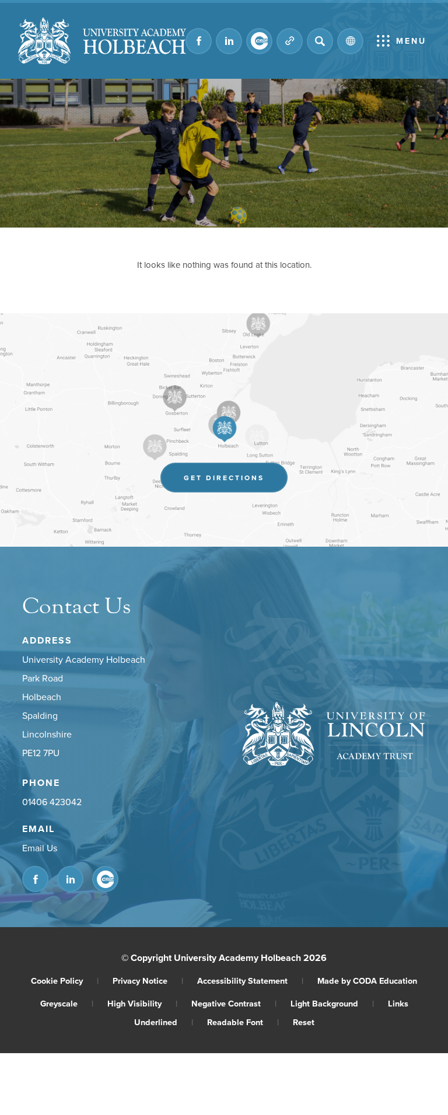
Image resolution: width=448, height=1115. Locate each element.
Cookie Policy (65, 980)
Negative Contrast (233, 1003)
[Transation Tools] (350, 41)
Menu (411, 41)
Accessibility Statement (250, 980)
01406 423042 (52, 801)
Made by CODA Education (367, 980)
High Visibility (142, 1003)
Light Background (332, 1003)
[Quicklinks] (289, 41)
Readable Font (243, 1022)
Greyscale (66, 1003)
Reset (303, 1022)
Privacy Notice (148, 980)
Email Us (39, 847)
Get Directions (236, 480)
